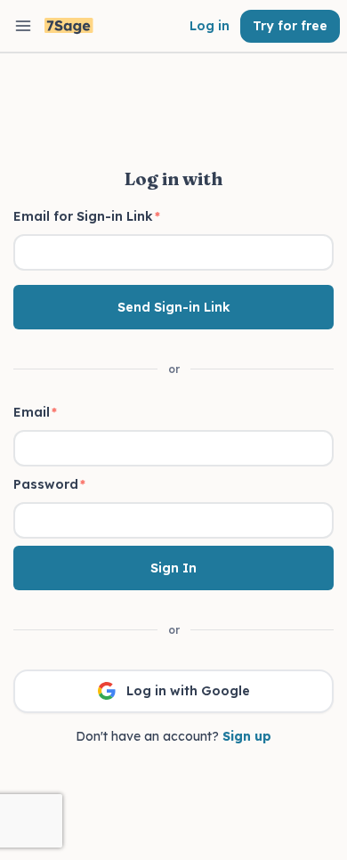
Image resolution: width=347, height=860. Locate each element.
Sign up (246, 736)
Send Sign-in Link (173, 307)
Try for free (290, 26)
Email (35, 412)
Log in (210, 26)
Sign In (173, 568)
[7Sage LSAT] (68, 26)
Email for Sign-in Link (86, 216)
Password (49, 484)
